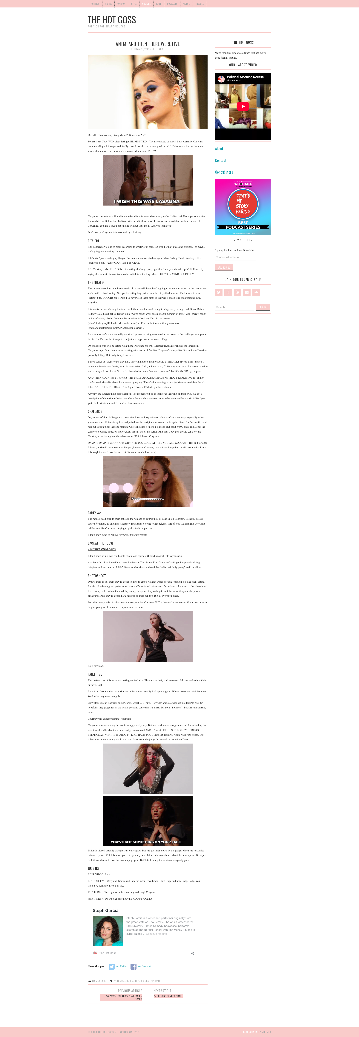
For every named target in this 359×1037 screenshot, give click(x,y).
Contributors (224, 172)
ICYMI (158, 3)
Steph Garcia (158, 49)
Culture (146, 3)
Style (133, 3)
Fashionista (250, 1032)
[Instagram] (247, 292)
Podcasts (172, 3)
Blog (94, 980)
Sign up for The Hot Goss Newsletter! (235, 250)
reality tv (134, 980)
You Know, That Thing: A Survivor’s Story (124, 997)
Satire (108, 3)
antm (116, 980)
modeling (124, 980)
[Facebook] (228, 292)
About (219, 148)
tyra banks (155, 980)
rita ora (144, 980)
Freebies (200, 3)
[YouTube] (237, 292)
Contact (220, 160)
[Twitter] (219, 292)
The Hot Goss (112, 19)
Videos (186, 3)
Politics (95, 3)
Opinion (121, 3)
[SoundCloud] (256, 292)
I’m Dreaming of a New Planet (168, 996)
